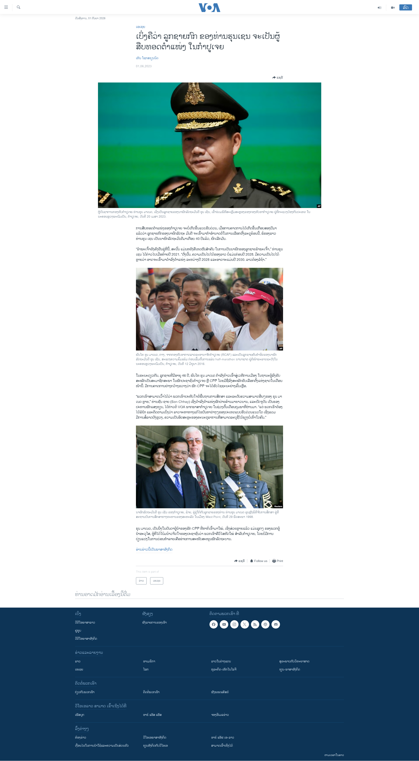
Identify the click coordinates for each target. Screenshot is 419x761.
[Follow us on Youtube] (224, 624)
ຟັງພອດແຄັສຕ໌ (220, 692)
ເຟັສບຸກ (79, 715)
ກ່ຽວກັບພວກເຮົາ (84, 692)
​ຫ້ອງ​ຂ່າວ (80, 737)
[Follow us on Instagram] (234, 624)
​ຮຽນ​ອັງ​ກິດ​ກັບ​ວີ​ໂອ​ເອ (155, 745)
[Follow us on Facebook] (214, 624)
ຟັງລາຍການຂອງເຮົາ (154, 622)
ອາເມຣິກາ (149, 661)
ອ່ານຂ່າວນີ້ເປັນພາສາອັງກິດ (154, 550)
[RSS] (255, 624)
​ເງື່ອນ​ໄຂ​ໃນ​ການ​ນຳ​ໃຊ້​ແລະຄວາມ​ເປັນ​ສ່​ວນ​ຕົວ (102, 745)
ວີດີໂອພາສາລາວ (85, 622)
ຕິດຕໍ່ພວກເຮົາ (151, 692)
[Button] (277, 77)
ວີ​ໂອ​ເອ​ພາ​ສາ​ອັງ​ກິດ (154, 737)
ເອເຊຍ (140, 27)
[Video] (392, 7)
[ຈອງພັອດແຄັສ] (275, 624)
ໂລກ (146, 669)
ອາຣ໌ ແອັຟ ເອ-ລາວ (222, 737)
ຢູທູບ (78, 630)
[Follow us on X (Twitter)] (244, 624)
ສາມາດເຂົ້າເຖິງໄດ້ (222, 745)
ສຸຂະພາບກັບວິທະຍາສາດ (294, 661)
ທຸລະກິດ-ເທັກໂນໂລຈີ (223, 669)
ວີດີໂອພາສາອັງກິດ (86, 638)
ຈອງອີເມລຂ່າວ (220, 715)
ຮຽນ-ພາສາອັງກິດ (289, 669)
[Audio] (379, 7)
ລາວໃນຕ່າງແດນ (221, 661)
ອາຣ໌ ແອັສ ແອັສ (152, 715)
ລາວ (78, 661)
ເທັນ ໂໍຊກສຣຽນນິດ (147, 58)
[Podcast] (265, 624)
